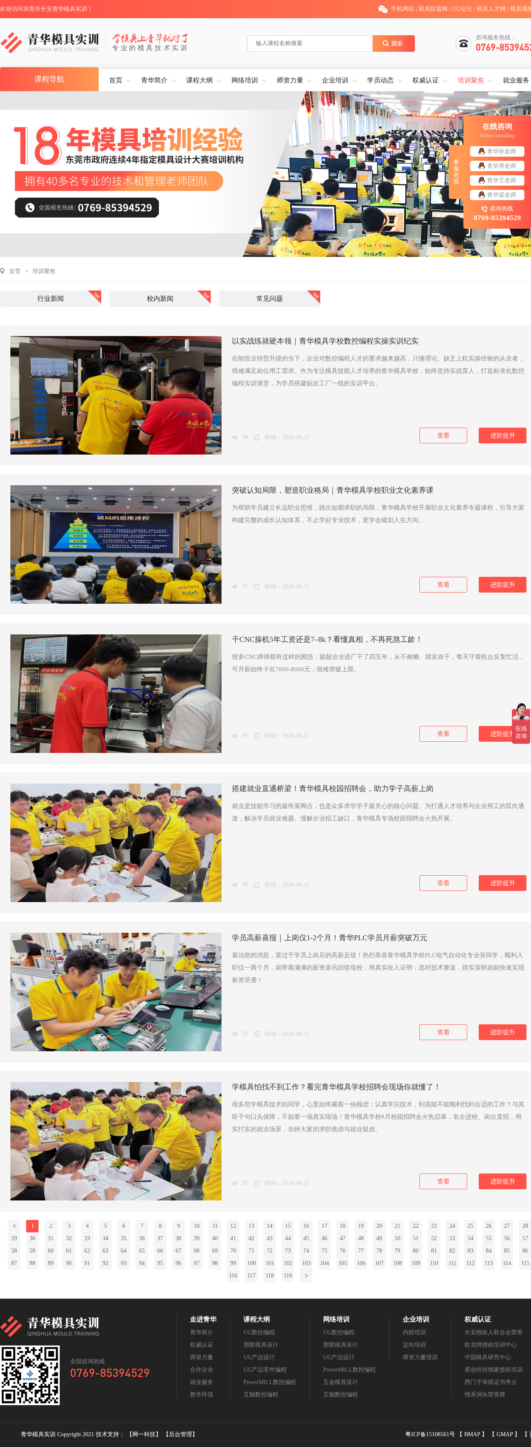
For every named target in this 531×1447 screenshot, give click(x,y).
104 (324, 1263)
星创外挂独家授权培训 (494, 1370)
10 (197, 1226)
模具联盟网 (433, 9)
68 (197, 1251)
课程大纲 (199, 80)
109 (416, 1263)
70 (233, 1251)
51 (416, 1238)
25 (470, 1226)
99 (233, 1263)
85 (507, 1251)
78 (379, 1251)
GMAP (505, 1434)
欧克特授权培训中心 (491, 1345)
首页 (115, 80)
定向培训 (414, 1345)
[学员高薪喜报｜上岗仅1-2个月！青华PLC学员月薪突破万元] (116, 1049)
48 (361, 1238)
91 (87, 1263)
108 (397, 1263)
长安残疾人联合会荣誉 (494, 1332)
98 (215, 1263)
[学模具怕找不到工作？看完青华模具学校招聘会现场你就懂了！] (116, 1198)
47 (343, 1238)
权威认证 (425, 80)
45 (306, 1238)
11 (215, 1226)
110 (434, 1263)
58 (14, 1251)
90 (69, 1263)
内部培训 (414, 1332)
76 (343, 1251)
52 (434, 1238)
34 (105, 1238)
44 (288, 1238)
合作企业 (201, 1370)
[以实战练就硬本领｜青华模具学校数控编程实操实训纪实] (116, 453)
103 (306, 1263)
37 (160, 1238)
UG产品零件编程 (265, 1370)
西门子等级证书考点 (491, 1382)
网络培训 (244, 80)
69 (215, 1251)
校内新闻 (160, 298)
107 (379, 1263)
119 (288, 1276)
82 (452, 1251)
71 (251, 1251)
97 (197, 1263)
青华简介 (154, 80)
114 (507, 1263)
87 (14, 1263)
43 (270, 1238)
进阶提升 (502, 435)
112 (470, 1263)
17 (324, 1226)
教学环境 (201, 1394)
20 (379, 1226)
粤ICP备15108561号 (431, 1434)
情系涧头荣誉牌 (485, 1394)
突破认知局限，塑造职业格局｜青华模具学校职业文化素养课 (333, 490)
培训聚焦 (471, 80)
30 (32, 1238)
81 (434, 1251)
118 (270, 1276)
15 (288, 1226)
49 (379, 1238)
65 (142, 1251)
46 (324, 1238)
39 (197, 1238)
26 (489, 1226)
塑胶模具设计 (261, 1345)
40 (215, 1238)
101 (270, 1263)
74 (306, 1251)
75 (324, 1251)
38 (178, 1238)
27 (507, 1226)
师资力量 (290, 80)
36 (142, 1238)
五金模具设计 (340, 1382)
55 (489, 1238)
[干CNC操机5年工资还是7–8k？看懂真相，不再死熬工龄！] (116, 751)
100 (251, 1263)
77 (361, 1251)
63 (105, 1251)
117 (251, 1276)
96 (178, 1263)
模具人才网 (491, 9)
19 (361, 1226)
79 (397, 1251)
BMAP (473, 1434)
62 (87, 1251)
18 (343, 1226)
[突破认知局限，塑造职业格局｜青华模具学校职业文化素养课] (116, 602)
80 (416, 1251)
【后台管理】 (180, 1434)
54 (470, 1238)
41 (233, 1238)
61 (69, 1251)
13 (251, 1226)
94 (142, 1263)
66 (160, 1251)
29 (14, 1238)
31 (51, 1238)
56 (507, 1238)
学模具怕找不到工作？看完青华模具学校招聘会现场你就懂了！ (336, 1087)
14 (270, 1226)
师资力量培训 (420, 1357)
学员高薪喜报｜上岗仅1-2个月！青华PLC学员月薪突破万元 (329, 938)
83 (470, 1251)
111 (452, 1263)
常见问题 (269, 298)
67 (178, 1251)
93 (124, 1263)
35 (124, 1238)
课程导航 (49, 79)
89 (51, 1263)
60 (51, 1251)
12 (233, 1226)
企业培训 (335, 80)
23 (434, 1226)
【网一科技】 (145, 1434)
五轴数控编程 (261, 1394)
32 (69, 1238)
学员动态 (380, 80)
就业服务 (516, 80)
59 (32, 1251)
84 (489, 1251)
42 (251, 1238)
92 (105, 1263)
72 (270, 1251)
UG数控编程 (259, 1332)
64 (124, 1251)
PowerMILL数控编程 (270, 1382)
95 (160, 1263)
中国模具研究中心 (488, 1357)
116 (233, 1276)
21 (397, 1226)
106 (361, 1263)
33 (87, 1238)
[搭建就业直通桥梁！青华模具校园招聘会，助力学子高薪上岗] (116, 900)
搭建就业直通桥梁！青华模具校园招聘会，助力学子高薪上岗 (333, 788)
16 (306, 1226)
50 (397, 1238)
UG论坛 (462, 9)
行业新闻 (50, 298)
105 (343, 1263)
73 (288, 1251)
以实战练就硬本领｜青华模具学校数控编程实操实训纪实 (325, 341)
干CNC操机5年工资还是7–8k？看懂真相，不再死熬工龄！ (327, 639)
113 (489, 1263)
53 (452, 1238)
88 (32, 1263)
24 (452, 1226)
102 (288, 1263)
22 (416, 1226)
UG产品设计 (259, 1357)
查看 (443, 435)
